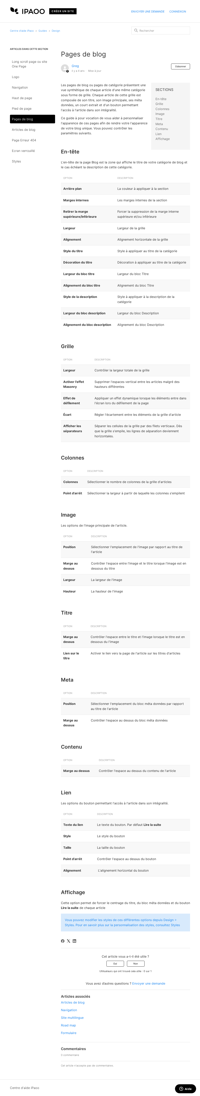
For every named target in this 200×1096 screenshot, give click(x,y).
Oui (115, 963)
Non (135, 963)
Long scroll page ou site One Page (29, 64)
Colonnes (162, 109)
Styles (16, 161)
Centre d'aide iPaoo (22, 30)
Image (159, 114)
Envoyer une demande (147, 11)
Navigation (20, 87)
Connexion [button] (177, 11)
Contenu (161, 129)
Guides (42, 30)
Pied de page (21, 108)
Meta (159, 124)
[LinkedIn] (74, 941)
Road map (68, 1025)
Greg (75, 66)
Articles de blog (23, 130)
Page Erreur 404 (24, 140)
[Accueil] (27, 13)
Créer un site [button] (63, 11)
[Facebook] (62, 941)
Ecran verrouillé (23, 151)
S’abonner (180, 66)
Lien (158, 134)
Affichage (162, 139)
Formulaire (68, 1033)
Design (56, 30)
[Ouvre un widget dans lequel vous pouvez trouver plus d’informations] (185, 1089)
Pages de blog (22, 119)
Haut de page (22, 98)
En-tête (160, 99)
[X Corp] (68, 941)
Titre (158, 119)
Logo (15, 77)
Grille (159, 104)
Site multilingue (72, 1018)
